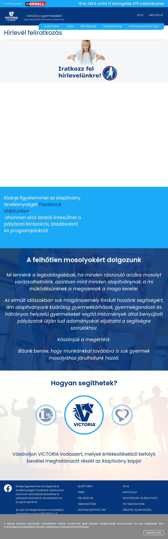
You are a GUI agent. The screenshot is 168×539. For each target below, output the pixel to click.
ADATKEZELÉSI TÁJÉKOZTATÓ (140, 498)
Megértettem (153, 532)
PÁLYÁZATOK (88, 26)
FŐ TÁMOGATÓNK (134, 504)
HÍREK (70, 26)
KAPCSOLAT (156, 15)
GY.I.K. (140, 15)
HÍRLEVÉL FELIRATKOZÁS (137, 510)
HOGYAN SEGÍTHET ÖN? (144, 26)
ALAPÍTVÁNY (52, 26)
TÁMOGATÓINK (112, 26)
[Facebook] (8, 488)
